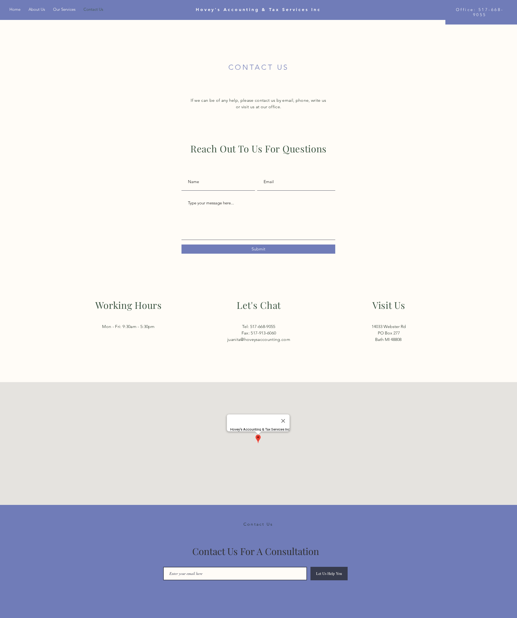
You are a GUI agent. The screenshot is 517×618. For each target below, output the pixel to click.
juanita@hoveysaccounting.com (258, 339)
